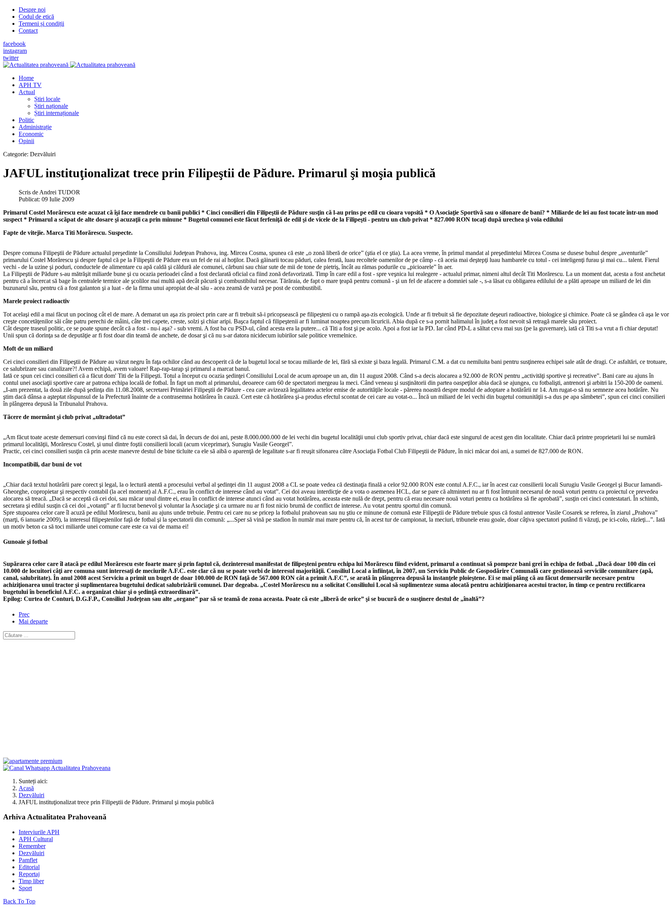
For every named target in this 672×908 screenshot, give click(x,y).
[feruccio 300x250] (32, 761)
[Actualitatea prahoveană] (69, 64)
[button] (27, 92)
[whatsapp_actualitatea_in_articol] (56, 768)
